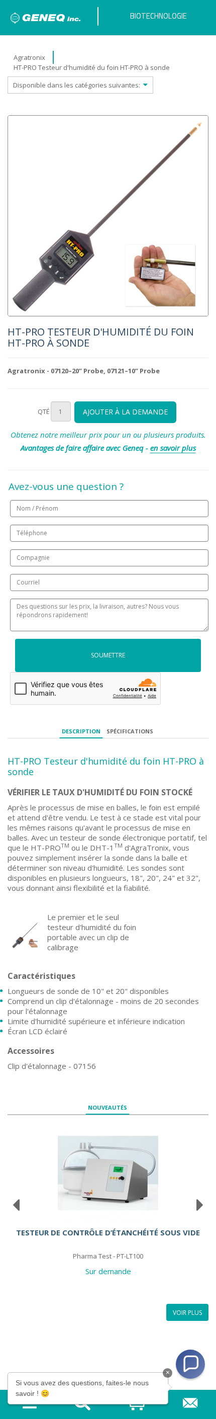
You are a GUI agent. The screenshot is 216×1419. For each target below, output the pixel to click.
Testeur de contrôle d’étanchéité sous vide (108, 1232)
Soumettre (108, 655)
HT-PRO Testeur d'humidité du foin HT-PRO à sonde (92, 67)
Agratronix (29, 57)
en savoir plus (173, 448)
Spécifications (129, 731)
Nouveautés (107, 1107)
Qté (44, 411)
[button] (190, 1364)
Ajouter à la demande (125, 411)
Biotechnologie (158, 16)
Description (81, 731)
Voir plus (187, 1312)
